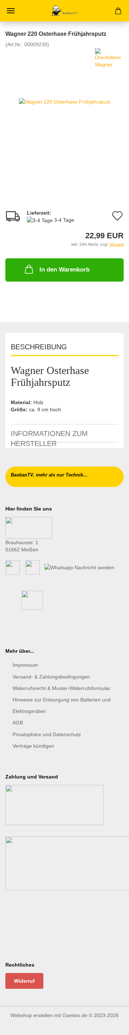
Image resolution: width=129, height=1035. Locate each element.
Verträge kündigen (33, 746)
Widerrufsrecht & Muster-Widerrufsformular (61, 688)
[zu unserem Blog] (32, 567)
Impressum (25, 665)
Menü (11, 10)
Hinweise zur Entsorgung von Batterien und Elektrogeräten (62, 705)
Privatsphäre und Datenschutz (47, 734)
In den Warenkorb (64, 269)
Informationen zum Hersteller (49, 436)
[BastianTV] (64, 10)
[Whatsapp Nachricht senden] (79, 567)
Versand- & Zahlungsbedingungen (51, 677)
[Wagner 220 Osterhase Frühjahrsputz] (64, 101)
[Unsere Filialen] (28, 528)
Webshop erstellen (31, 1015)
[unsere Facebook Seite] (12, 567)
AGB (18, 722)
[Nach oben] (109, 1024)
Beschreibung (39, 347)
